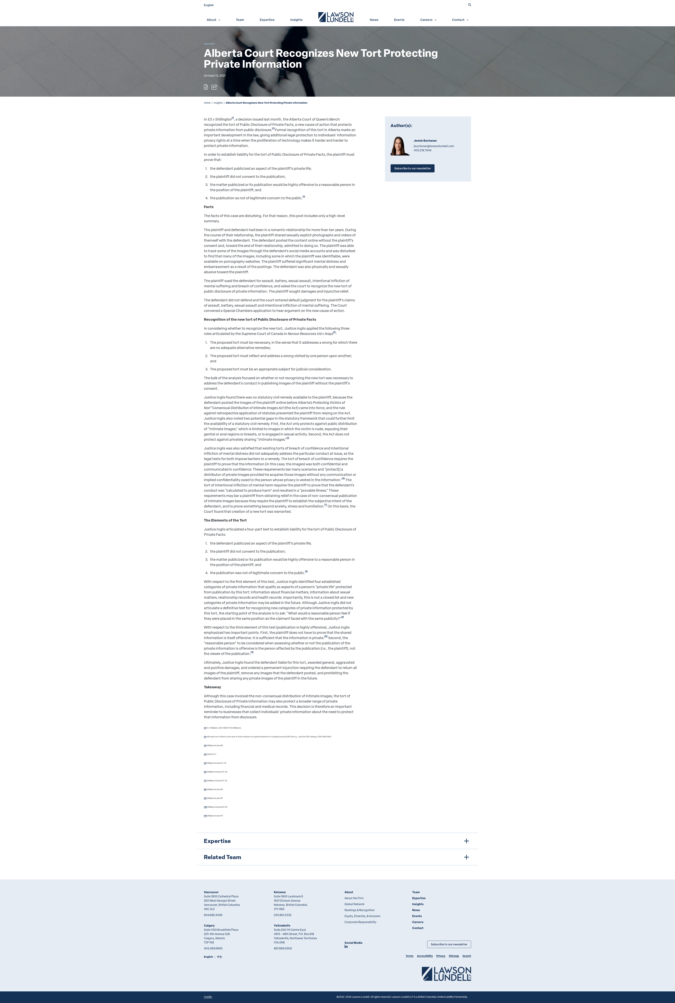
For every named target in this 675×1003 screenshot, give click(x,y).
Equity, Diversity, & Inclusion (362, 916)
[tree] (337, 849)
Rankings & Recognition (360, 910)
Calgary (209, 925)
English (209, 5)
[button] (469, 4)
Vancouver (211, 892)
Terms (409, 956)
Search (466, 956)
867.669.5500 (283, 948)
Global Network (354, 904)
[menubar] (337, 17)
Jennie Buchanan (425, 141)
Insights (296, 19)
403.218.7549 (422, 150)
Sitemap (454, 956)
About (211, 19)
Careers (426, 19)
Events (399, 19)
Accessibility (425, 956)
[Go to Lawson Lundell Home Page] (446, 974)
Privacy (440, 956)
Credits (208, 996)
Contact (458, 19)
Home (207, 102)
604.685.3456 (213, 915)
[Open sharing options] (214, 87)
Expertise (267, 19)
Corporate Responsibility (360, 922)
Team (240, 19)
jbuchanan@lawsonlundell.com (434, 146)
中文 (219, 957)
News (374, 19)
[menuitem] (336, 17)
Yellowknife (282, 925)
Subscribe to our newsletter (412, 168)
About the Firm (354, 898)
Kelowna (280, 892)
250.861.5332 (282, 915)
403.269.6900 (213, 948)
